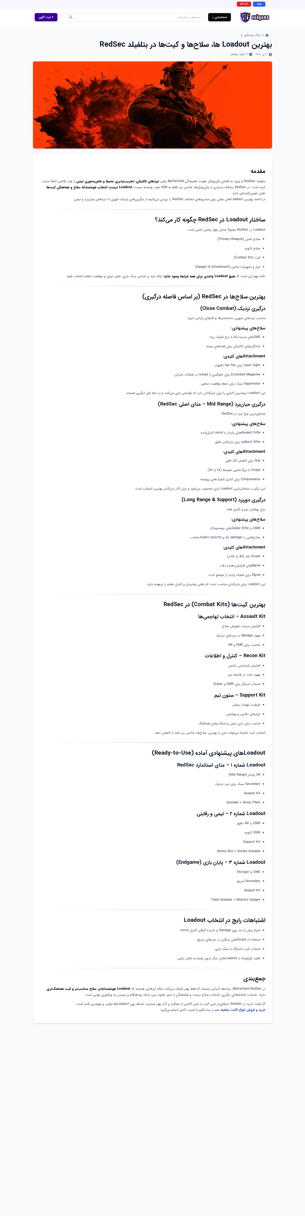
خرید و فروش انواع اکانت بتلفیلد (242, 1010)
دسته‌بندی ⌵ (219, 17)
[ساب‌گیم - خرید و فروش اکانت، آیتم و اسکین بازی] (254, 17)
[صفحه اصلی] (267, 35)
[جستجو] (70, 17)
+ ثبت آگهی (46, 17)
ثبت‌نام (244, 4)
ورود (259, 4)
